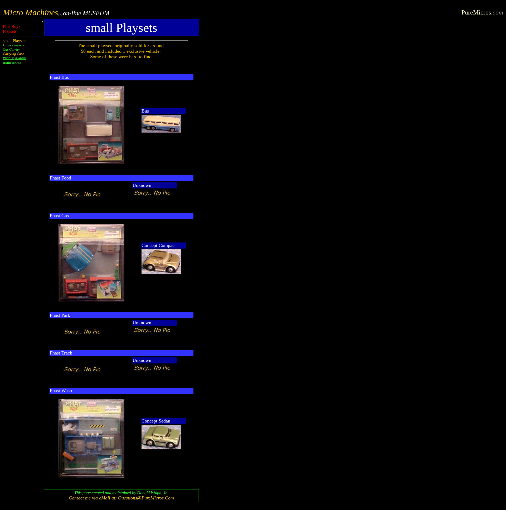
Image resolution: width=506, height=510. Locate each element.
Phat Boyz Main (14, 58)
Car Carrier (11, 49)
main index (12, 62)
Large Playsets (13, 45)
